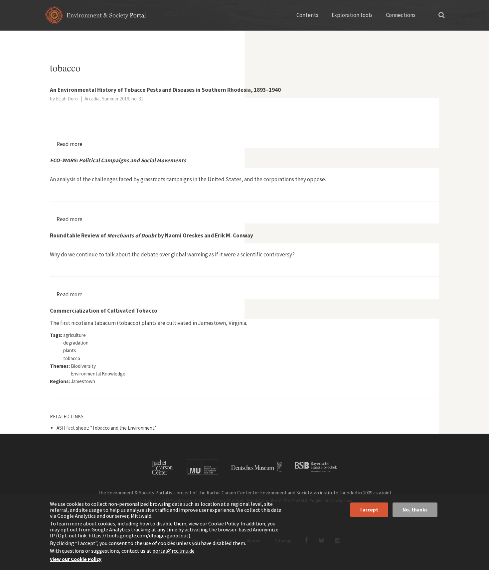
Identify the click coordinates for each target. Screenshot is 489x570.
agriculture (74, 335)
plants (78, 38)
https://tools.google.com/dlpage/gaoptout (138, 535)
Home (56, 38)
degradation (75, 343)
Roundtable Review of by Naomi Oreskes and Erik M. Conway (151, 235)
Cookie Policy (223, 523)
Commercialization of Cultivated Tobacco (103, 310)
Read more (69, 144)
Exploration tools (352, 15)
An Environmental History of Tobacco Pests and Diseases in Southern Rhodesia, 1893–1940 (165, 89)
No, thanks (415, 509)
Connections (400, 15)
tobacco (71, 358)
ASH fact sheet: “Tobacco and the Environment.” (107, 428)
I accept (369, 509)
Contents (307, 15)
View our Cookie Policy (75, 559)
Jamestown (83, 381)
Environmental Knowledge (98, 373)
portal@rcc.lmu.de (173, 550)
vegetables (105, 38)
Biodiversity (83, 366)
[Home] (95, 17)
